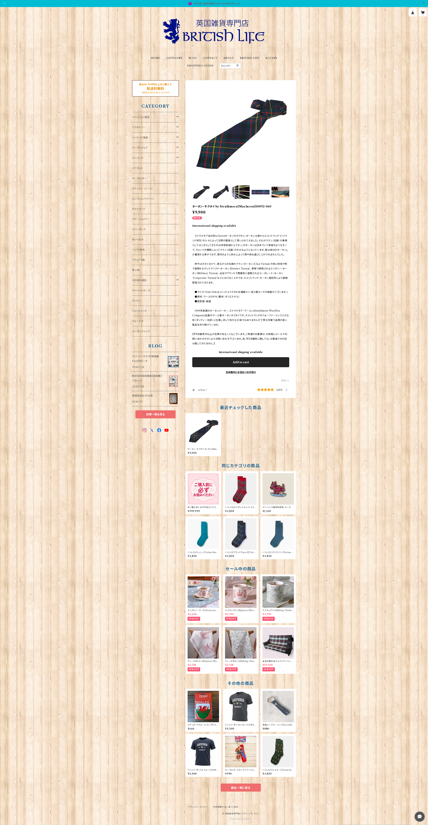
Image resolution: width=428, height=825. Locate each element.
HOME (155, 58)
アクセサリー (139, 127)
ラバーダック (139, 229)
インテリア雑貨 (140, 137)
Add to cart (241, 362)
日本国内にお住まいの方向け (241, 372)
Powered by (237, 819)
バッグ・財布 (138, 249)
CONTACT (210, 58)
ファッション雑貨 (140, 117)
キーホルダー (139, 178)
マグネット (137, 168)
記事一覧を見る (155, 414)
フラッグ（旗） (139, 259)
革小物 (135, 270)
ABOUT (229, 58)
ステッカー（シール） (142, 188)
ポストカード (138, 208)
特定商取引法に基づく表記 (225, 807)
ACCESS (271, 58)
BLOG (192, 58)
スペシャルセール (141, 290)
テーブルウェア (140, 147)
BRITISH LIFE (250, 58)
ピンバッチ (137, 157)
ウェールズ (137, 321)
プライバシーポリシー (198, 807)
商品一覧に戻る (240, 787)
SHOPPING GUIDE (200, 65)
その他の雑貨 (139, 280)
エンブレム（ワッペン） (143, 198)
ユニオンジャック (141, 331)
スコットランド (139, 310)
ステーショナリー (141, 219)
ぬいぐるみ (137, 239)
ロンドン (136, 300)
